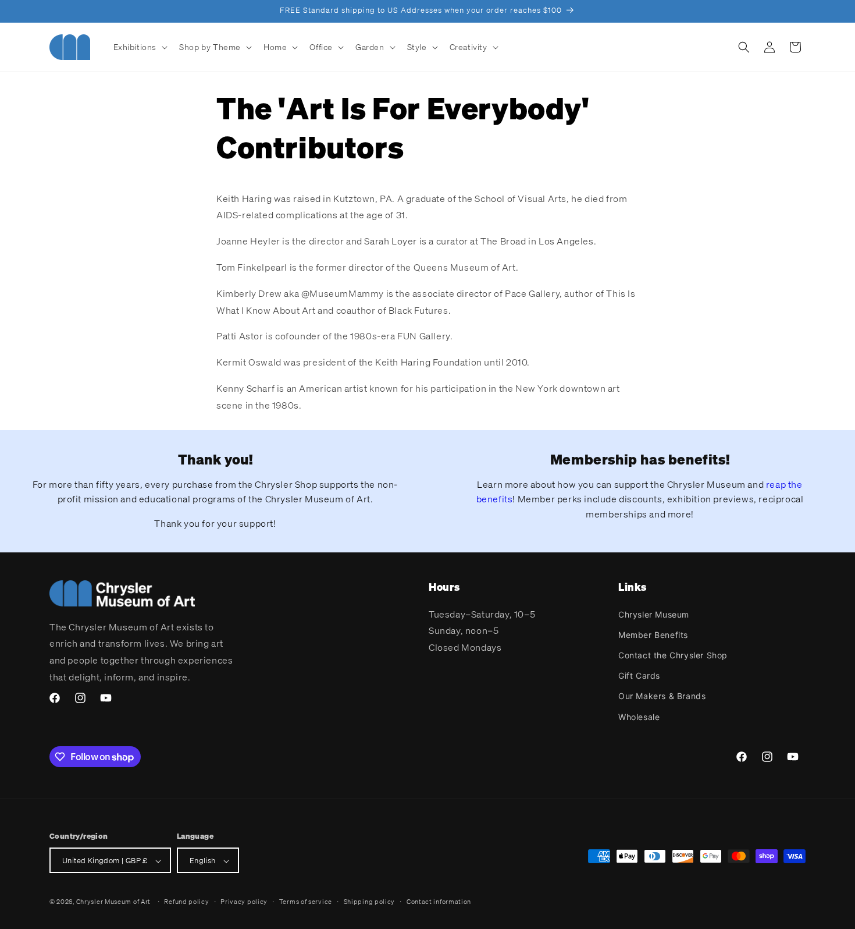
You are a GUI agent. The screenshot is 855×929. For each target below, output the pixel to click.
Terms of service (305, 902)
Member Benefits (653, 634)
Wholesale (639, 716)
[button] (139, 47)
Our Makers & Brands (662, 696)
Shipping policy (370, 902)
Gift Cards (639, 675)
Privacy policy (244, 902)
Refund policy (186, 902)
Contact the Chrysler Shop (673, 654)
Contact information (439, 902)
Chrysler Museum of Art (113, 902)
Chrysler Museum (653, 614)
